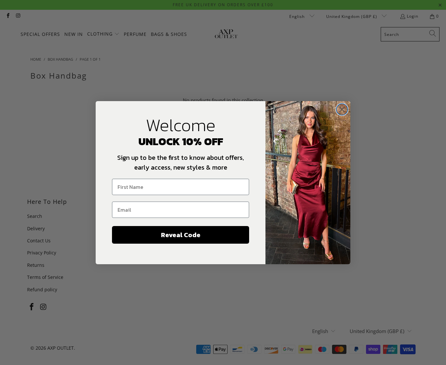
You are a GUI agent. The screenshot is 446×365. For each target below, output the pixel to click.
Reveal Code (180, 235)
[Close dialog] (342, 109)
